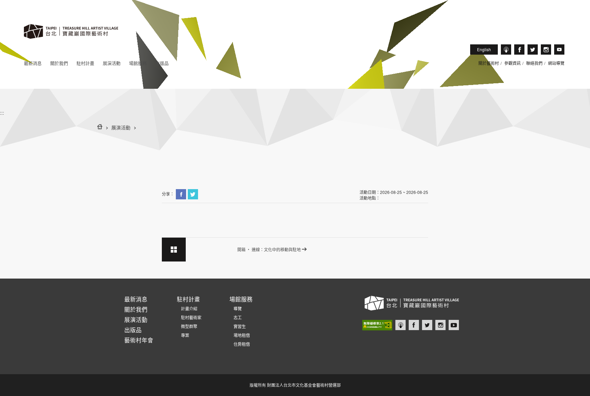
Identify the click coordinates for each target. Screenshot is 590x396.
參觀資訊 (512, 63)
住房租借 (239, 344)
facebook (519, 49)
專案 (183, 335)
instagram (546, 49)
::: (2, 112)
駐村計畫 (85, 63)
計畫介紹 (187, 308)
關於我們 (59, 63)
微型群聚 (187, 326)
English (484, 49)
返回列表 (174, 249)
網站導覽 (556, 63)
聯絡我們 (534, 63)
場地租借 (239, 335)
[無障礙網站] (377, 325)
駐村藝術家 (189, 317)
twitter (533, 49)
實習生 (237, 326)
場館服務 (138, 63)
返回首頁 (71, 38)
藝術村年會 (138, 340)
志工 (235, 317)
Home (99, 126)
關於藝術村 (488, 63)
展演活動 (112, 63)
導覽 (235, 308)
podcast (506, 49)
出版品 (162, 63)
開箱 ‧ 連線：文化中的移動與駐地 (269, 249)
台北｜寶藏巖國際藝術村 (559, 49)
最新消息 (33, 63)
